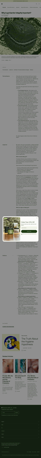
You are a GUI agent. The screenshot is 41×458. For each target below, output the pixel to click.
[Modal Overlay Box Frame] (20, 229)
